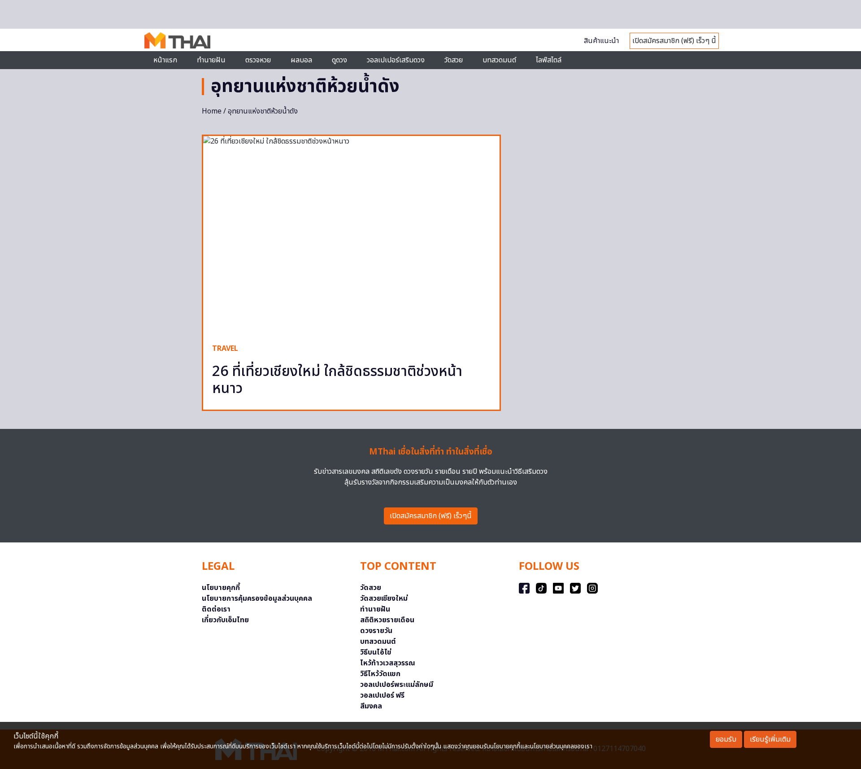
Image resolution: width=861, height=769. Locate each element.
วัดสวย (453, 60)
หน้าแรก (165, 60)
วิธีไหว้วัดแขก (380, 674)
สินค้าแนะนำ (601, 40)
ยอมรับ (726, 739)
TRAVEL (225, 348)
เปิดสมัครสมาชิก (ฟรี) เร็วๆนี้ (431, 516)
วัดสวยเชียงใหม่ (384, 598)
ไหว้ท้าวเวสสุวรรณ (387, 663)
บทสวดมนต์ (499, 60)
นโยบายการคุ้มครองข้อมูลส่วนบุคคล (257, 598)
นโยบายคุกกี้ (221, 587)
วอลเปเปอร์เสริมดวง (396, 60)
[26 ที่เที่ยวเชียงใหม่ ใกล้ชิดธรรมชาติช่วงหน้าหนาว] (351, 235)
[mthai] (177, 40)
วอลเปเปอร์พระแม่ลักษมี (396, 684)
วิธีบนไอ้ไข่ (375, 652)
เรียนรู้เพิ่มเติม (770, 739)
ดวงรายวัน (376, 630)
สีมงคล (371, 706)
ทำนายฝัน (211, 60)
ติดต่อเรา (216, 609)
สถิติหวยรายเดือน (387, 620)
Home (212, 111)
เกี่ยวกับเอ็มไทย (225, 620)
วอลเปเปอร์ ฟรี (382, 695)
